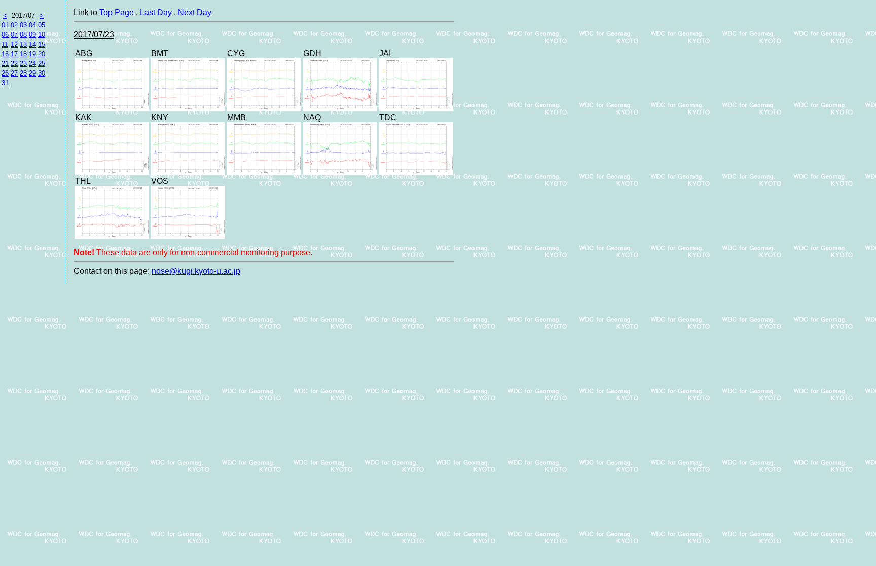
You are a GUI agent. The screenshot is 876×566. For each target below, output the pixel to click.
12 (14, 44)
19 (32, 54)
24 (32, 63)
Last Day (156, 12)
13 (23, 44)
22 (14, 63)
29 (32, 73)
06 (5, 35)
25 (41, 63)
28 (23, 73)
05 (41, 25)
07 (14, 35)
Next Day (194, 12)
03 (23, 25)
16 (5, 54)
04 (32, 25)
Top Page (116, 12)
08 (23, 35)
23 (23, 63)
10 (41, 35)
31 (5, 83)
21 (5, 63)
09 (32, 35)
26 (5, 73)
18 (23, 54)
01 (5, 25)
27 (14, 73)
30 (41, 73)
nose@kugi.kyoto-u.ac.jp (196, 271)
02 (14, 25)
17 (14, 54)
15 (41, 44)
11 (5, 44)
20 (41, 54)
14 (32, 44)
